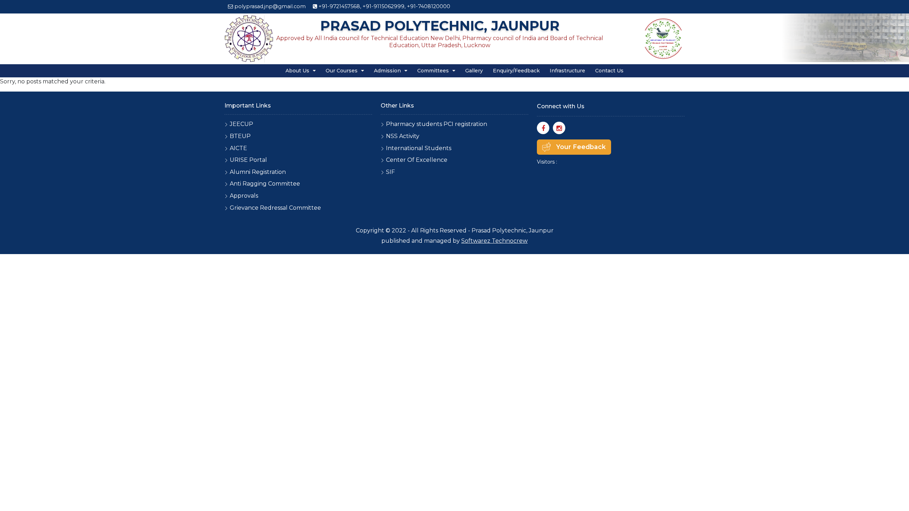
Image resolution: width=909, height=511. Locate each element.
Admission (388, 70)
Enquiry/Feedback (516, 70)
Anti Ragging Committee (265, 183)
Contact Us (609, 70)
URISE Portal (248, 159)
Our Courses (342, 70)
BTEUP (240, 136)
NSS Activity (402, 136)
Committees (433, 70)
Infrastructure (567, 70)
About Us (298, 70)
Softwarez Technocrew (494, 240)
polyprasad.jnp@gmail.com (270, 6)
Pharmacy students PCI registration (436, 124)
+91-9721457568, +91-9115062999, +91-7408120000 (383, 6)
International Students (418, 148)
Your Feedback (581, 146)
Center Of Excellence (416, 159)
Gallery (474, 70)
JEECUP (241, 124)
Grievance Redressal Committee (275, 207)
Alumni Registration (258, 172)
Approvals (244, 195)
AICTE (238, 148)
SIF (390, 172)
